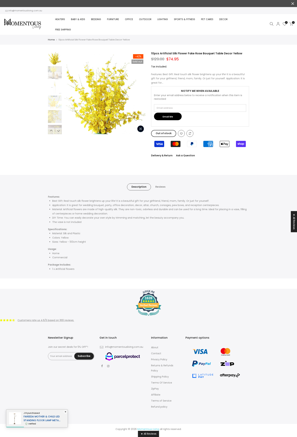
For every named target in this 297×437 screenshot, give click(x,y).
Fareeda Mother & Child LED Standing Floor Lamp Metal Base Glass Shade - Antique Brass (42, 418)
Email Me (168, 116)
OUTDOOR (145, 19)
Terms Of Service (161, 382)
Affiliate (155, 394)
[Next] (140, 92)
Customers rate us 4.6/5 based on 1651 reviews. (46, 320)
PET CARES (207, 19)
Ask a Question (185, 155)
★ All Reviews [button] (294, 221)
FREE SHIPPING (63, 29)
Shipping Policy (160, 376)
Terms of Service (161, 400)
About (154, 347)
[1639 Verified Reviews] (148, 316)
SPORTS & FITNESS (184, 19)
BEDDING (96, 19)
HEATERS (60, 19)
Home (51, 39)
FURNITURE (113, 19)
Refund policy (159, 406)
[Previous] (69, 92)
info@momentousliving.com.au (25, 10)
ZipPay (155, 388)
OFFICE (129, 19)
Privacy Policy (159, 359)
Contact (156, 353)
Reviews (160, 186)
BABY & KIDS (78, 19)
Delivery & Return (162, 155)
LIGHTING (162, 19)
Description (138, 186)
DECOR (223, 19)
